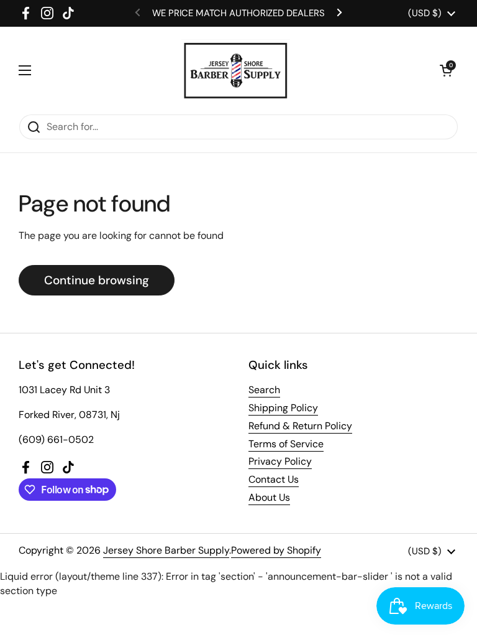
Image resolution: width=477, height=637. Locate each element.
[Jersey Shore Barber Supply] (235, 70)
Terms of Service (286, 443)
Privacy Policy (280, 461)
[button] (446, 70)
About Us (269, 497)
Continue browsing (96, 280)
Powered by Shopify (276, 550)
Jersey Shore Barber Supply (166, 550)
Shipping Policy (283, 407)
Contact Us (273, 479)
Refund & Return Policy (300, 425)
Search (264, 389)
